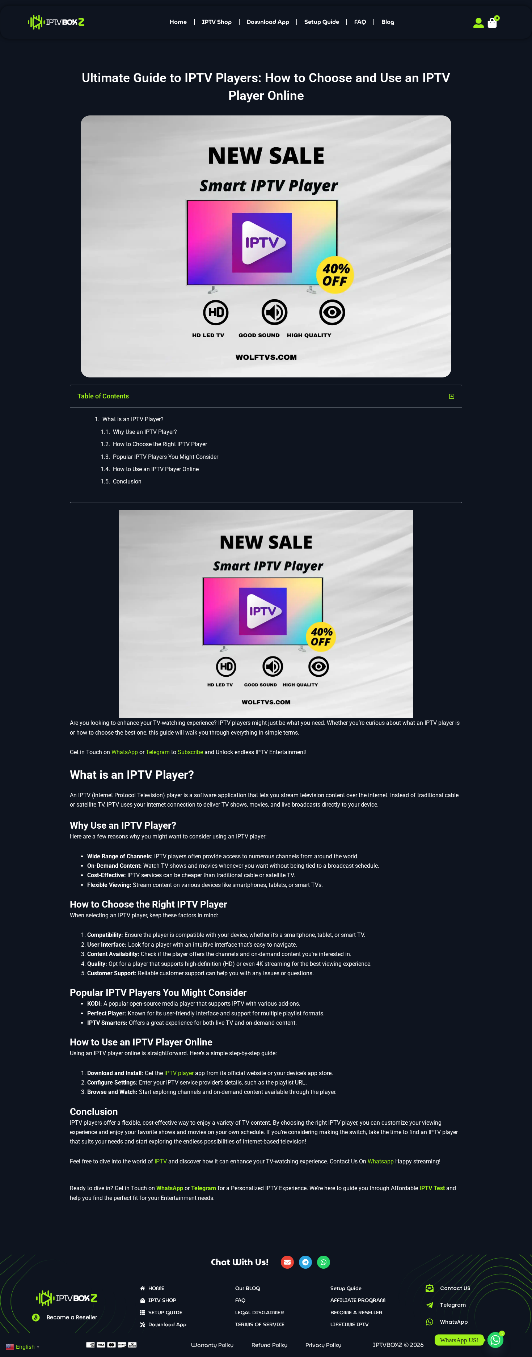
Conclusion (127, 481)
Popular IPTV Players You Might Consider (165, 456)
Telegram (158, 752)
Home (178, 21)
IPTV (160, 1161)
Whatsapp (381, 1161)
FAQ (360, 21)
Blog (387, 21)
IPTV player (178, 1073)
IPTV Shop (217, 21)
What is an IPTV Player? (133, 419)
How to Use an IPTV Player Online (156, 469)
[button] (452, 396)
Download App (268, 21)
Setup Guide (321, 21)
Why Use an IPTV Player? (145, 431)
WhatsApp (124, 752)
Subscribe (190, 752)
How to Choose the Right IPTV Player (160, 444)
